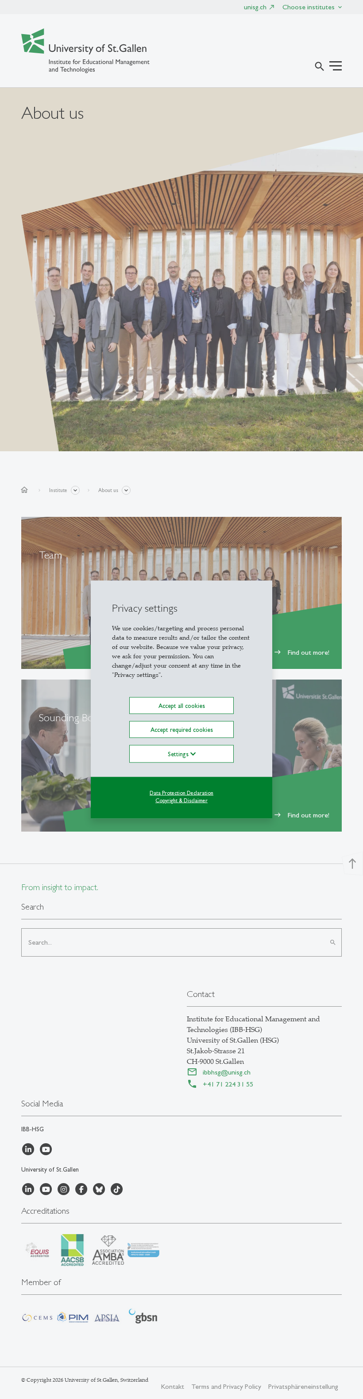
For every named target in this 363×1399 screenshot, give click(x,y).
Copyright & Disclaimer (181, 800)
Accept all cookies (181, 705)
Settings (179, 754)
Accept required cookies (182, 729)
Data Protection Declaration (181, 793)
